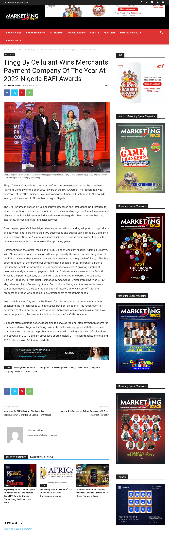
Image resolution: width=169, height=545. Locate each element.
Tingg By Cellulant (13, 371)
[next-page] (11, 509)
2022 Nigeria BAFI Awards (25, 367)
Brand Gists (13, 40)
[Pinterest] (22, 92)
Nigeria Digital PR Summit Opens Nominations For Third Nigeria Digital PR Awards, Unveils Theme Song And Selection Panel (19, 496)
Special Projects (130, 32)
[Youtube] (162, 2)
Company (44, 367)
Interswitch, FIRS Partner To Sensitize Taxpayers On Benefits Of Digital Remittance (27, 413)
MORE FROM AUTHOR (41, 457)
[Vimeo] (152, 2)
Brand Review (77, 32)
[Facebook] (141, 2)
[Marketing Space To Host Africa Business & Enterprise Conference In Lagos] (56, 475)
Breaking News (35, 32)
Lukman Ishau (14, 85)
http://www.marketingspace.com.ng (42, 435)
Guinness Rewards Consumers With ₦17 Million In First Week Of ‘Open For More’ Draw (92, 492)
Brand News (13, 32)
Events (94, 32)
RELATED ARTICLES (16, 457)
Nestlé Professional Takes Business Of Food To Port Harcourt (85, 413)
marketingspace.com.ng (63, 367)
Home (6, 49)
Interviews (57, 32)
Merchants (83, 367)
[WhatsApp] (29, 92)
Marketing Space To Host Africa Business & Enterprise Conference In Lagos (55, 492)
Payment (96, 367)
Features (109, 32)
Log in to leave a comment (18, 528)
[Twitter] (146, 2)
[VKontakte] (157, 2)
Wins (27, 371)
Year (35, 371)
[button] (161, 32)
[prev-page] (6, 509)
